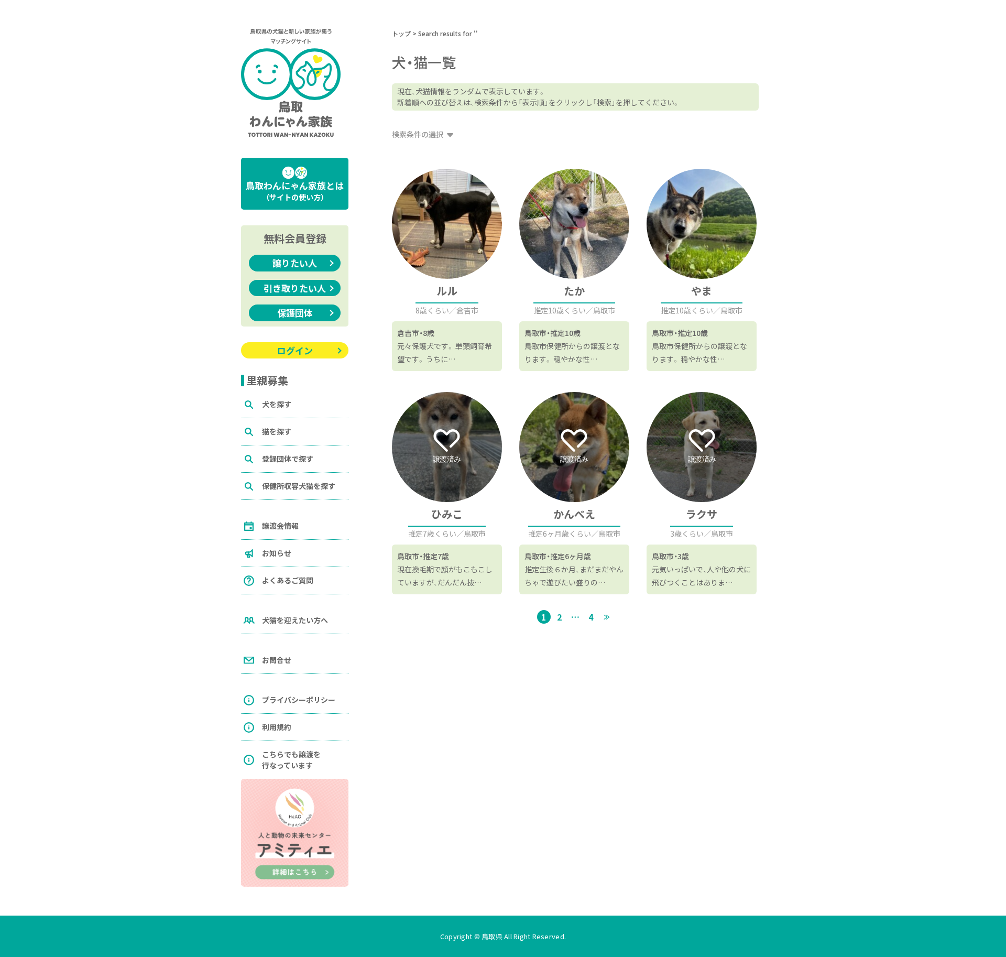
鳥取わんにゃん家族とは (295, 190)
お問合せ (276, 660)
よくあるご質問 (287, 580)
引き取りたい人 (295, 288)
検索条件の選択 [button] (417, 134)
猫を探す (276, 431)
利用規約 (276, 727)
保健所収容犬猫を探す (298, 486)
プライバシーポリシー (298, 699)
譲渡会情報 (280, 525)
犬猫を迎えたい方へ (295, 620)
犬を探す (276, 404)
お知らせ (276, 553)
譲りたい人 (294, 262)
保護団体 (295, 312)
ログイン (295, 350)
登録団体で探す (287, 458)
